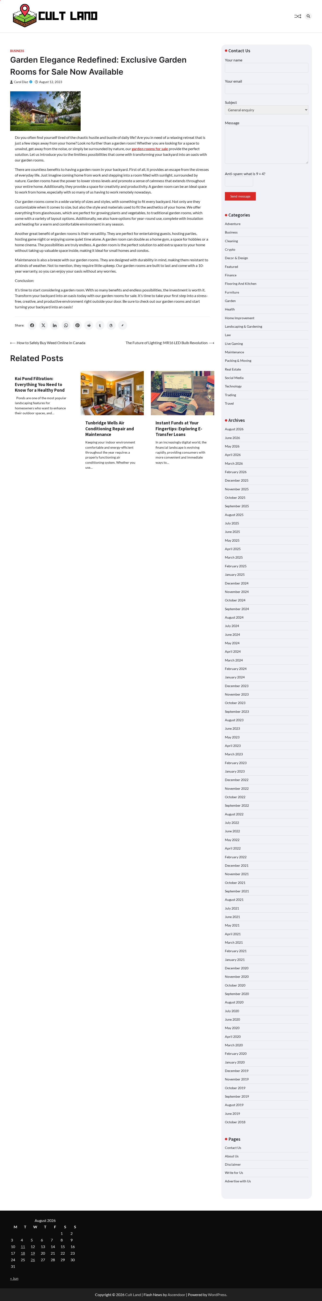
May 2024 (232, 643)
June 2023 (232, 728)
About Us (232, 1156)
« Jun (14, 1278)
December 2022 (236, 780)
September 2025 (237, 506)
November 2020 (237, 977)
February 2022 (236, 857)
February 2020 (236, 1053)
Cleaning (231, 241)
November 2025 (237, 489)
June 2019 (232, 1114)
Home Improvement (239, 318)
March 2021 (234, 942)
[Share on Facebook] (32, 325)
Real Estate (233, 369)
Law (228, 335)
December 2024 (236, 583)
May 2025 (232, 540)
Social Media (234, 378)
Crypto (230, 249)
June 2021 (232, 917)
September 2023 (237, 711)
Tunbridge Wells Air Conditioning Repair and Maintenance (109, 428)
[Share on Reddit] (88, 325)
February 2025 (236, 566)
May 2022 (232, 840)
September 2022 (237, 805)
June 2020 (232, 1019)
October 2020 (235, 985)
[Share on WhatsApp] (66, 325)
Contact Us (233, 1148)
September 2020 (237, 994)
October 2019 (235, 1088)
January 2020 (235, 1062)
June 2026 (232, 438)
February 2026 (236, 472)
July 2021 (232, 908)
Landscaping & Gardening (243, 326)
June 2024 (232, 634)
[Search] (308, 16)
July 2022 (232, 823)
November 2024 (237, 592)
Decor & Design (236, 258)
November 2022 (237, 788)
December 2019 (236, 1071)
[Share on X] (43, 325)
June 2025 (232, 532)
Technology (233, 386)
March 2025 (234, 557)
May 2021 (232, 925)
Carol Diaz (21, 82)
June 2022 (232, 831)
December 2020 (236, 968)
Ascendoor (176, 1294)
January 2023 (235, 771)
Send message (240, 196)
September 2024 (237, 609)
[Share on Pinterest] (77, 325)
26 (33, 1259)
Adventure (232, 224)
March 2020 (234, 1045)
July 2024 (232, 626)
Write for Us (234, 1173)
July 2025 (232, 523)
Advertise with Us (238, 1181)
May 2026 (232, 446)
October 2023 (235, 703)
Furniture (232, 292)
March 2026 (234, 463)
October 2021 (235, 883)
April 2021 (233, 934)
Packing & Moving (238, 360)
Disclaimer (233, 1164)
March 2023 (234, 754)
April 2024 (233, 651)
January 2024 (235, 677)
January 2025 (235, 574)
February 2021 (236, 951)
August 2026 (234, 429)
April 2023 (233, 746)
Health (230, 309)
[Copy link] (122, 325)
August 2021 (234, 900)
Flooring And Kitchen (240, 284)
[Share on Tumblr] (99, 325)
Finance (230, 275)
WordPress (217, 1294)
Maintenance (234, 352)
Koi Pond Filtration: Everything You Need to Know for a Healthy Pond (40, 384)
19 (33, 1253)
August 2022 (234, 814)
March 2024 (234, 660)
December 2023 (236, 686)
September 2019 (237, 1096)
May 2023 (232, 737)
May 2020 (232, 1028)
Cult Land (133, 1294)
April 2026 (233, 455)
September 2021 (237, 891)
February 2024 (236, 669)
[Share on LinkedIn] (54, 325)
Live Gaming (234, 344)
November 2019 (237, 1079)
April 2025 (233, 549)
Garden (230, 301)
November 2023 (237, 694)
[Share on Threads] (111, 325)
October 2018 (235, 1122)
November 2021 (237, 874)
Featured (231, 267)
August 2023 (234, 720)
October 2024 (235, 600)
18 (23, 1253)
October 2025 (235, 497)
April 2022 (233, 848)
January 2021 (235, 960)
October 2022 (235, 797)
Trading (230, 395)
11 (23, 1246)
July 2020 (232, 1011)
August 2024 (234, 617)
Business (17, 51)
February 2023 (236, 763)
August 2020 (234, 1002)
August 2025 (234, 515)
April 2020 (233, 1037)
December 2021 (236, 865)
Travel (229, 403)
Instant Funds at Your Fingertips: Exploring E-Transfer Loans (179, 428)
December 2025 (236, 480)
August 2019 (234, 1105)
